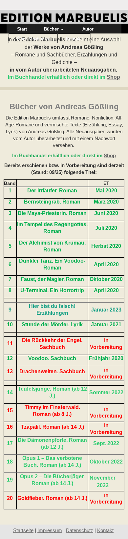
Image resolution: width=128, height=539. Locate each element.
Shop (113, 77)
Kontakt (105, 530)
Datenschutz (79, 530)
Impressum (49, 530)
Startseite (23, 530)
